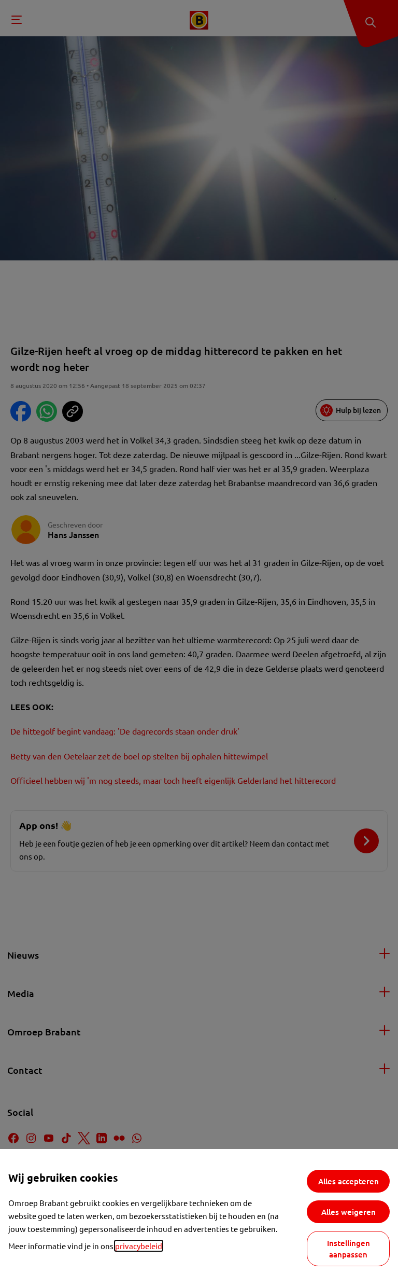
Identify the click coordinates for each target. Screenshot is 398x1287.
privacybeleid (138, 1246)
